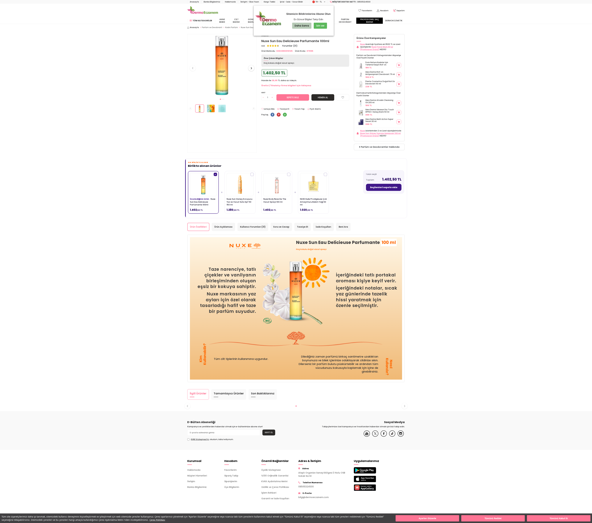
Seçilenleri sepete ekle (383, 187)
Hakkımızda (230, 1)
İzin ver (320, 25)
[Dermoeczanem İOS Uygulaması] (370, 479)
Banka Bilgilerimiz (212, 1)
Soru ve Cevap (281, 226)
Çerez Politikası (157, 519)
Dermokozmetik (393, 20)
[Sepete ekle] (399, 65)
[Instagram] (401, 435)
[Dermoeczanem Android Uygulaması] (370, 470)
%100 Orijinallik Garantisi (274, 475)
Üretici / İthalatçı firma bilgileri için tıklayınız (286, 85)
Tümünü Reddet (493, 518)
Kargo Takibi (269, 1)
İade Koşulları (323, 226)
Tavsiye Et (284, 109)
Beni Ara (343, 226)
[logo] (202, 10)
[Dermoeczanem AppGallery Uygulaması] (370, 487)
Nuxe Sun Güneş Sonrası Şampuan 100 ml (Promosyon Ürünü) (380, 134)
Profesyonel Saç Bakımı (369, 20)
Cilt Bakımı (236, 20)
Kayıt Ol (269, 432)
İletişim (191, 481)
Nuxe (362, 44)
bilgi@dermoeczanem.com (313, 497)
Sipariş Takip (231, 475)
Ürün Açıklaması (223, 226)
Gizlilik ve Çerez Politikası (275, 487)
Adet (263, 93)
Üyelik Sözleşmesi (271, 470)
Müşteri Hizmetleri (197, 475)
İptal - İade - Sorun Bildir (291, 1)
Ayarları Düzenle (427, 518)
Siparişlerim (230, 481)
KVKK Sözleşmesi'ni (200, 439)
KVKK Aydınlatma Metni (274, 481)
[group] (222, 65)
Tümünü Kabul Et (559, 518)
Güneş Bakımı (251, 20)
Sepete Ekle (293, 97)
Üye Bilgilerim (231, 487)
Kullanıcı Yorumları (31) (253, 226)
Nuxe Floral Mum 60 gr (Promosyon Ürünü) (376, 48)
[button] (220, 99)
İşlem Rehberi (268, 492)
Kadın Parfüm (231, 27)
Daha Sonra (302, 25)
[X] (375, 435)
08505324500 (306, 486)
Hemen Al (323, 97)
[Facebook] (384, 435)
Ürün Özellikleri (198, 226)
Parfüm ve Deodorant (212, 27)
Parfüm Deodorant (345, 20)
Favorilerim (230, 470)
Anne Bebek (222, 20)
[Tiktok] (392, 435)
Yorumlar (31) (289, 45)
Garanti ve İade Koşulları (275, 498)
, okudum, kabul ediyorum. (212, 439)
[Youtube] (367, 435)
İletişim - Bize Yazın (249, 1)
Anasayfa (194, 1)
